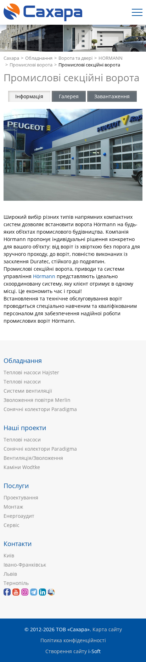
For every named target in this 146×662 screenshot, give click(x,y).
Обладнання (38, 58)
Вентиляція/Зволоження (33, 458)
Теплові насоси (22, 381)
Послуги (16, 485)
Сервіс (11, 525)
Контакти (18, 543)
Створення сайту (66, 651)
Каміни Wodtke (22, 467)
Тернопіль (16, 583)
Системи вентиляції (28, 390)
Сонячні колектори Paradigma (40, 409)
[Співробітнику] (51, 592)
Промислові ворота (31, 65)
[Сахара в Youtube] (15, 592)
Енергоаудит (19, 515)
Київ (9, 555)
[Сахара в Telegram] (33, 592)
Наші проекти (25, 427)
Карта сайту (107, 629)
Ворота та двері (75, 58)
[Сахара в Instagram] (24, 592)
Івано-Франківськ (25, 564)
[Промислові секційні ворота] (73, 155)
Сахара (11, 58)
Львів (10, 573)
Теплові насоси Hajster (31, 372)
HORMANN (111, 58)
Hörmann (44, 276)
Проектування (21, 497)
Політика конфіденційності (73, 640)
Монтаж (13, 506)
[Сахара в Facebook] (7, 592)
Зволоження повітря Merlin (37, 400)
